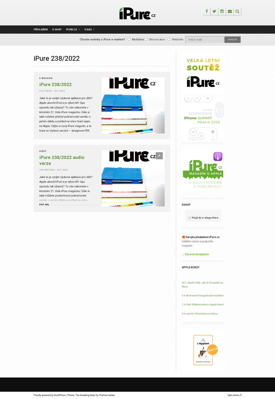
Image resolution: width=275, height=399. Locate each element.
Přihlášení (41, 29)
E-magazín (46, 78)
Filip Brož (45, 91)
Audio (42, 151)
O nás (88, 29)
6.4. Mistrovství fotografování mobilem (203, 295)
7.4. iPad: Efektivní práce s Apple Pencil (203, 304)
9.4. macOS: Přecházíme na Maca (199, 313)
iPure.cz (71, 29)
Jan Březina (47, 170)
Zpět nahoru (233, 395)
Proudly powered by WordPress (49, 395)
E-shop (57, 29)
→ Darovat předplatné (195, 254)
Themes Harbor (107, 395)
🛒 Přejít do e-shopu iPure (203, 217)
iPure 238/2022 (55, 84)
